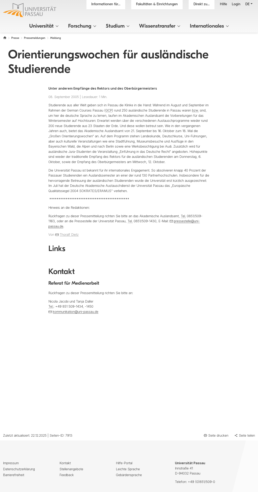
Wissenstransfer (157, 26)
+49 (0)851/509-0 (201, 482)
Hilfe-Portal (124, 463)
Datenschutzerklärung (19, 469)
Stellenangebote (71, 469)
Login (236, 4)
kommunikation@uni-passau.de (75, 312)
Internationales (207, 26)
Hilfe (223, 4)
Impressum (11, 463)
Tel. (183, 216)
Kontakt (65, 463)
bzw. (195, 110)
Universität (41, 26)
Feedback (66, 475)
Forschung (79, 26)
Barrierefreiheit (13, 475)
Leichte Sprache (128, 469)
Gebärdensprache (129, 475)
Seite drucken (218, 435)
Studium (115, 26)
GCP (108, 110)
